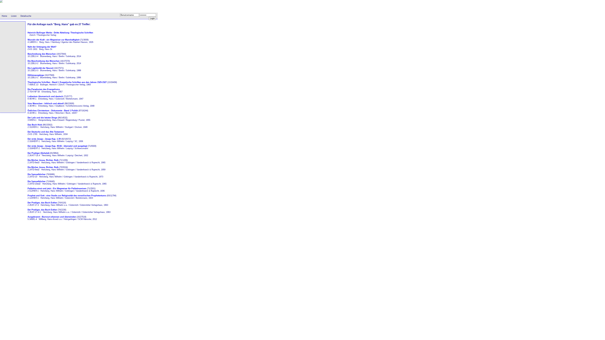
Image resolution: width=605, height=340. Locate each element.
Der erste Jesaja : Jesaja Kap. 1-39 (44, 139)
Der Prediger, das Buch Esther (42, 202)
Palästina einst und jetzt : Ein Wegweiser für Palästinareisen (57, 188)
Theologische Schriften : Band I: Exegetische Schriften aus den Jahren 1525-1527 (67, 82)
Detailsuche (25, 16)
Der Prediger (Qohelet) (38, 153)
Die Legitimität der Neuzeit (40, 68)
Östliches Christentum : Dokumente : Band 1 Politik (53, 110)
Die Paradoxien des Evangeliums (44, 89)
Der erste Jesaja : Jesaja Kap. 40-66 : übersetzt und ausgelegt (57, 146)
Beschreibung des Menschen (42, 54)
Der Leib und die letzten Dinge (42, 117)
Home (4, 16)
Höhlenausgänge (36, 75)
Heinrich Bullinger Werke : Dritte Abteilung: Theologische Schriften (60, 32)
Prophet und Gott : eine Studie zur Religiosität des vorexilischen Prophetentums (67, 195)
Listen (14, 16)
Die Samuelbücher (37, 174)
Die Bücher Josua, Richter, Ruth (43, 160)
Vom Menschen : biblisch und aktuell (46, 103)
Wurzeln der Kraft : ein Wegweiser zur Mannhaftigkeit (53, 40)
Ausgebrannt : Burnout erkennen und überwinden (52, 217)
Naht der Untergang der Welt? (42, 47)
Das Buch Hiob (35, 125)
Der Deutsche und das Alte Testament (46, 132)
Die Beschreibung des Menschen (44, 61)
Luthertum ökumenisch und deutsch (45, 96)
